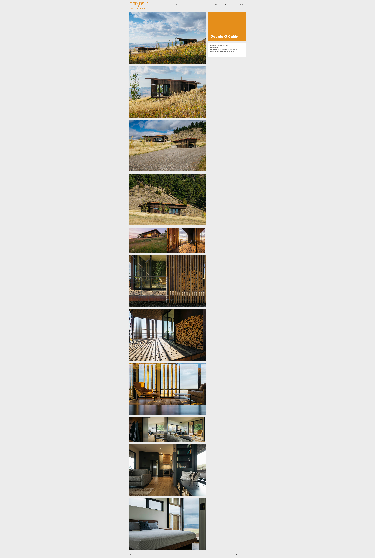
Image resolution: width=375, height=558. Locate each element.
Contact (240, 5)
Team (201, 5)
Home (178, 5)
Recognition (214, 5)
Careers (228, 5)
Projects (190, 5)
